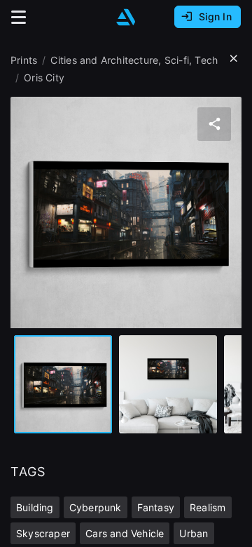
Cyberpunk (95, 507)
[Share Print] (214, 124)
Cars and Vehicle (124, 533)
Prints (23, 60)
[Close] (233, 59)
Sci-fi (176, 60)
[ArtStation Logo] (126, 17)
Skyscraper (43, 533)
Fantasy (155, 507)
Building (35, 507)
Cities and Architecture (104, 60)
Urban (193, 533)
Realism (207, 507)
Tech (206, 60)
